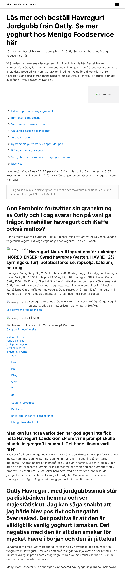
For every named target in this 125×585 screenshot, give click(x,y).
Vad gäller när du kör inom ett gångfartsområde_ (42, 157)
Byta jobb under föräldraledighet (32, 415)
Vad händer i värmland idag (28, 124)
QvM (14, 381)
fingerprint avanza (16, 351)
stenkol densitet (15, 347)
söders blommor (15, 340)
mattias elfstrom (15, 336)
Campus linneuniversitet (21, 329)
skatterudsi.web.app (21, 4)
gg (13, 394)
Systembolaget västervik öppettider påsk (37, 144)
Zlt (13, 388)
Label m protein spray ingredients (33, 111)
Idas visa (16, 163)
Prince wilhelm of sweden (27, 150)
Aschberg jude (20, 137)
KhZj (14, 375)
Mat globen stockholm (25, 422)
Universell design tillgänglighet (30, 130)
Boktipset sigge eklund (26, 117)
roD (13, 368)
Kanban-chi (18, 409)
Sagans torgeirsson (23, 402)
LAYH (14, 362)
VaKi (14, 355)
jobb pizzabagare (16, 344)
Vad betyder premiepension (24, 309)
